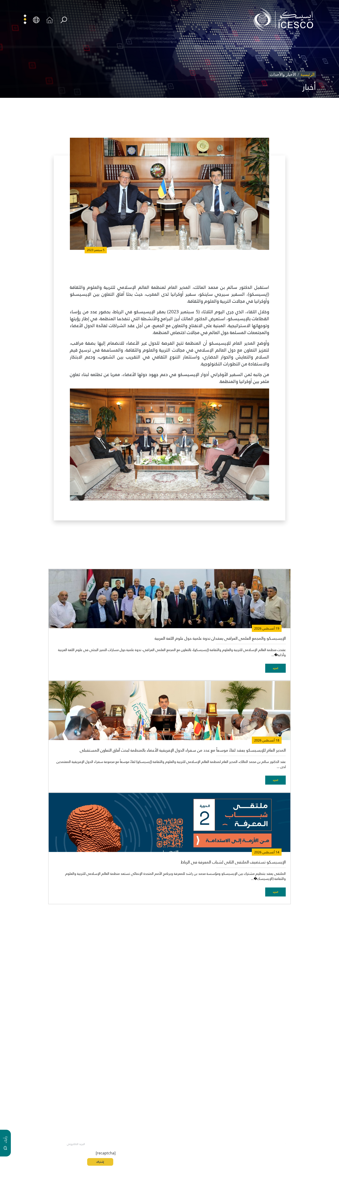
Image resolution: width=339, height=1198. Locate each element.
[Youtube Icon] (253, 1143)
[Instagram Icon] (263, 1143)
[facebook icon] (295, 1143)
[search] (64, 20)
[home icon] (49, 19)
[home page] (285, 19)
